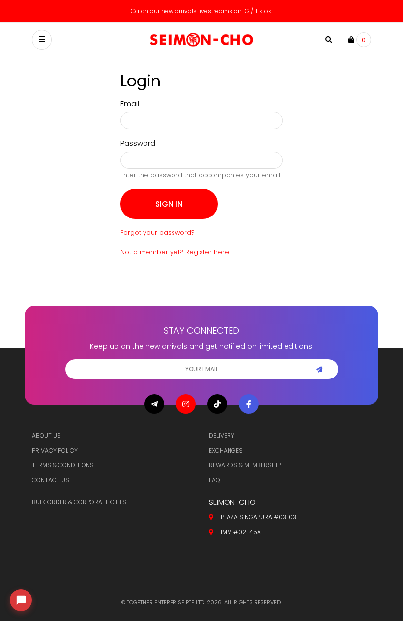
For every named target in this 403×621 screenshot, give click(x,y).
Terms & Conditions (63, 465)
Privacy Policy (55, 450)
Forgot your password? (157, 232)
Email (129, 103)
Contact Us (50, 480)
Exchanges (226, 450)
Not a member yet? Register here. (175, 252)
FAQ (214, 480)
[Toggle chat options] (21, 600)
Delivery (221, 436)
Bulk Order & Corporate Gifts (79, 502)
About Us (46, 436)
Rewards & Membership (245, 465)
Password (137, 143)
